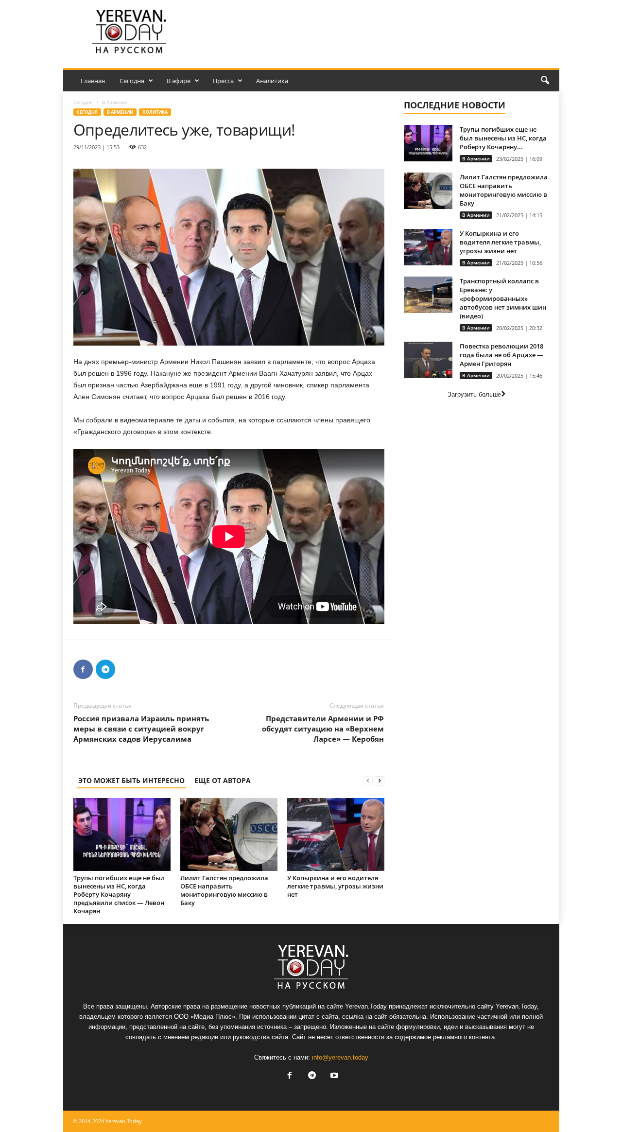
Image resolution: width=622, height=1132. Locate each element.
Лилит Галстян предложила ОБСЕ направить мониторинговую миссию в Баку (224, 890)
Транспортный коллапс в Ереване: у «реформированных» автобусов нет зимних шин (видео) (503, 298)
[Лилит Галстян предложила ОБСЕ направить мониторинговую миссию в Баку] (228, 834)
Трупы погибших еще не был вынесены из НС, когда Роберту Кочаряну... (503, 138)
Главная (93, 80)
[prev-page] (368, 780)
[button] (544, 80)
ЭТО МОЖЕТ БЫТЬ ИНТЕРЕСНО (131, 780)
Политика (155, 112)
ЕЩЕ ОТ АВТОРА (222, 780)
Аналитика (272, 80)
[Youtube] (333, 1076)
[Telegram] (105, 669)
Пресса (223, 80)
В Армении (120, 112)
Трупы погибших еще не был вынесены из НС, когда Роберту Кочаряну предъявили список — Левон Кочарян (119, 894)
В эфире (178, 80)
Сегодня (132, 80)
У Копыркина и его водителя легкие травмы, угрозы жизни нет (335, 886)
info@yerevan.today (340, 1057)
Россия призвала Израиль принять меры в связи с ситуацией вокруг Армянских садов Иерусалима (141, 729)
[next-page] (379, 780)
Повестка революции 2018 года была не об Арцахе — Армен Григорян (501, 355)
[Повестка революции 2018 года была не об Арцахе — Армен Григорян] (428, 360)
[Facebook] (83, 669)
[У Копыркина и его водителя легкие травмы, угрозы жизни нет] (335, 834)
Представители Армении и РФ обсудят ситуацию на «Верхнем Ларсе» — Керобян (323, 729)
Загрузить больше (474, 394)
